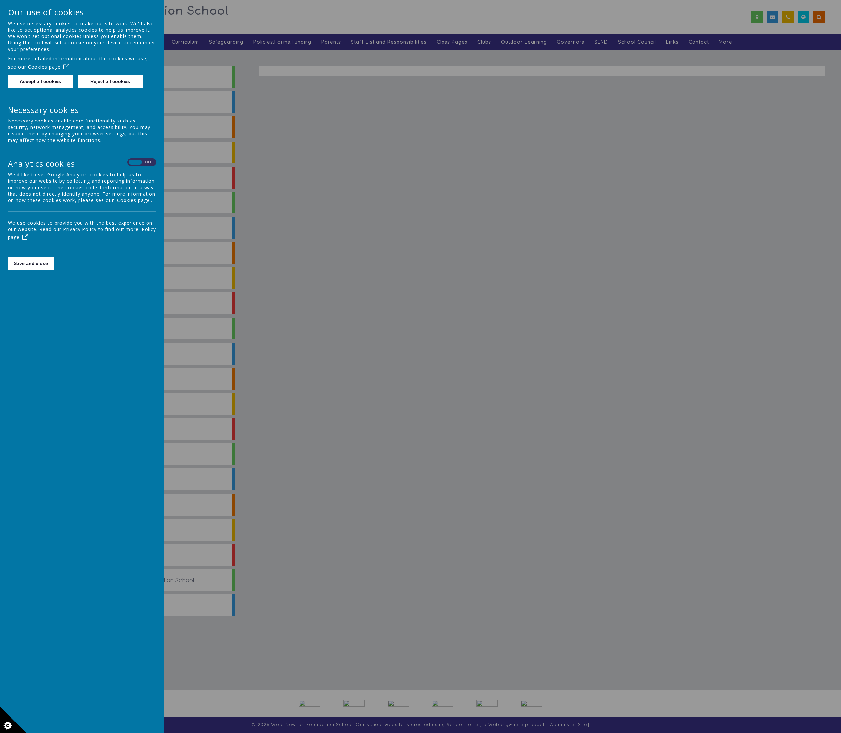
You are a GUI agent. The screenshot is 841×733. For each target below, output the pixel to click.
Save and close (31, 263)
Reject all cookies (110, 81)
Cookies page (44, 67)
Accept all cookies (40, 81)
